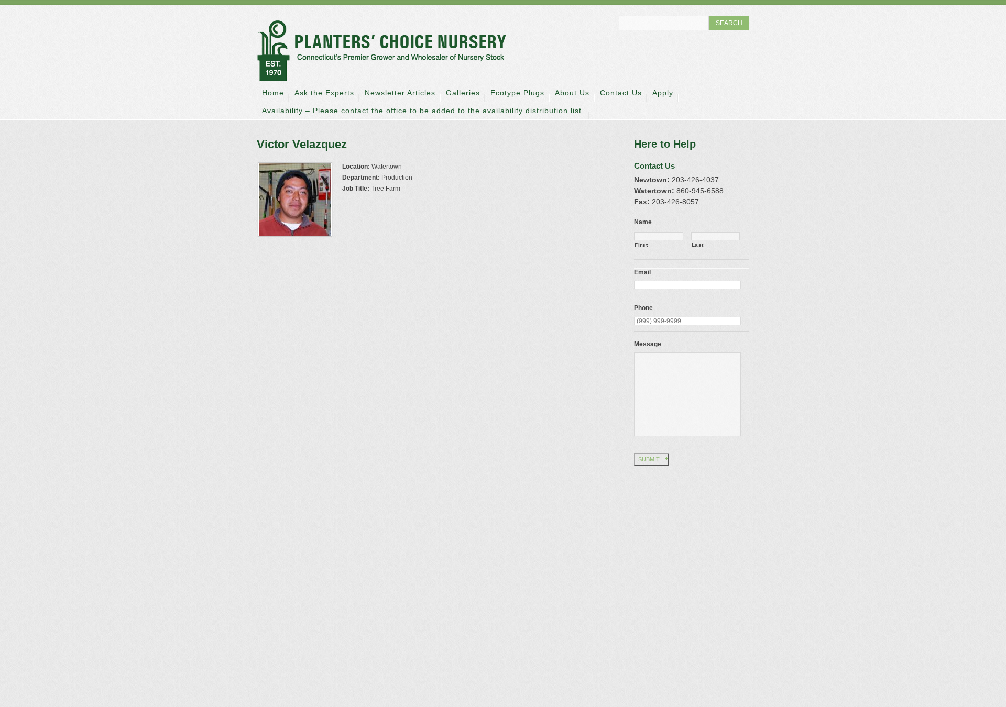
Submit (649, 459)
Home (273, 93)
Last (698, 245)
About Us (572, 93)
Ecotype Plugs (517, 93)
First (641, 245)
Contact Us (621, 93)
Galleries (463, 93)
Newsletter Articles (400, 93)
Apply (662, 93)
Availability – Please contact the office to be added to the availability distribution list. (423, 110)
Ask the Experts (324, 93)
